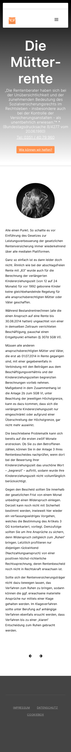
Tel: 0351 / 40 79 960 (36, 137)
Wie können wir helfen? (35, 150)
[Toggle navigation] (56, 20)
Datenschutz (47, 707)
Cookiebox (35, 714)
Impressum (21, 707)
